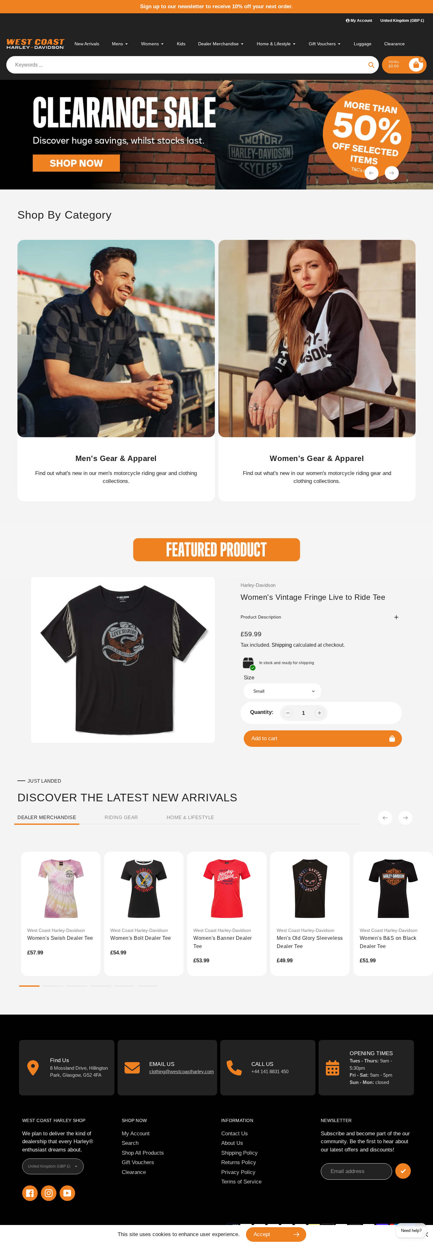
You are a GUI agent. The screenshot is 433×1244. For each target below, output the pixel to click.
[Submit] (403, 1171)
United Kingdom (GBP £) (402, 20)
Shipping (282, 645)
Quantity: (262, 712)
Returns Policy (238, 1162)
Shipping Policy (239, 1153)
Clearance (134, 1172)
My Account (136, 1134)
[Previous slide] (371, 173)
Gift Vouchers (138, 1162)
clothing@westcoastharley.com (181, 1071)
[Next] (405, 818)
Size (249, 678)
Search (130, 1143)
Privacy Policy (238, 1172)
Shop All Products (143, 1153)
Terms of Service (241, 1182)
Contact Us (234, 1134)
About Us (232, 1143)
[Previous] (385, 818)
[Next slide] (392, 173)
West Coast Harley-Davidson (56, 930)
